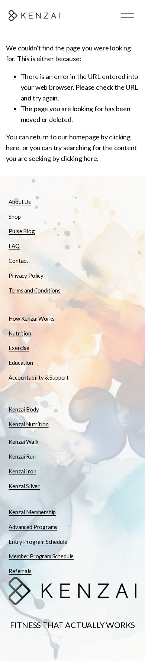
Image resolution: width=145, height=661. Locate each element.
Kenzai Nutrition (28, 424)
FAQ (14, 245)
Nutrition (20, 333)
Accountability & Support (39, 377)
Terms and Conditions (34, 290)
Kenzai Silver (24, 486)
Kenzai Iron (22, 471)
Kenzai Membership (32, 512)
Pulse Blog (22, 231)
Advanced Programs (33, 526)
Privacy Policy (26, 275)
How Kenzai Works (31, 318)
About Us (20, 201)
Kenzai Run (22, 456)
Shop (14, 216)
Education (21, 362)
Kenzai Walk (23, 441)
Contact (18, 260)
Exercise (19, 347)
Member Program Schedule (41, 556)
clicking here (79, 158)
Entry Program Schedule (38, 541)
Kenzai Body (24, 409)
